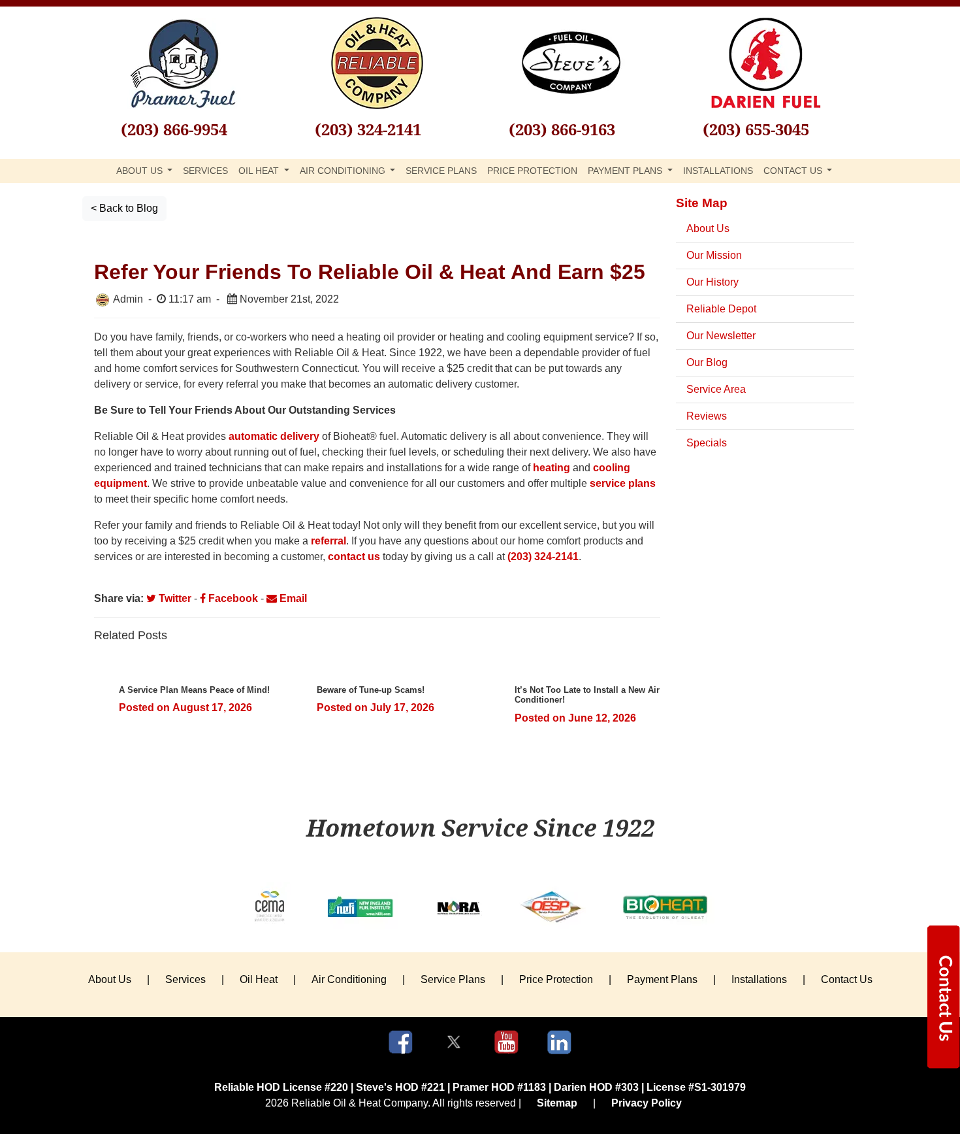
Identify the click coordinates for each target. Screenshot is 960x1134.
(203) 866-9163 (562, 129)
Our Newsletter (721, 335)
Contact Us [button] (794, 170)
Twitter (173, 598)
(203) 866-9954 (174, 129)
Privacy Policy (646, 1103)
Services (205, 170)
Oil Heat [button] (259, 170)
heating (551, 467)
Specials (706, 442)
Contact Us (846, 979)
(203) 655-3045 (756, 129)
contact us (354, 556)
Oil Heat (259, 979)
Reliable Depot (721, 308)
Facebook (232, 598)
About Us (707, 228)
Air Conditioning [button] (344, 170)
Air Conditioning (349, 979)
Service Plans (441, 170)
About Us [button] (140, 170)
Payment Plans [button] (626, 170)
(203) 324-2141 (368, 129)
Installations (718, 170)
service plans (623, 483)
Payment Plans (662, 979)
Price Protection (532, 170)
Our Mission (714, 255)
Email (292, 598)
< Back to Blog (124, 208)
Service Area (716, 389)
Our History (712, 282)
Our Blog (707, 362)
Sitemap (557, 1103)
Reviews (706, 416)
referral (328, 540)
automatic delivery (274, 436)
